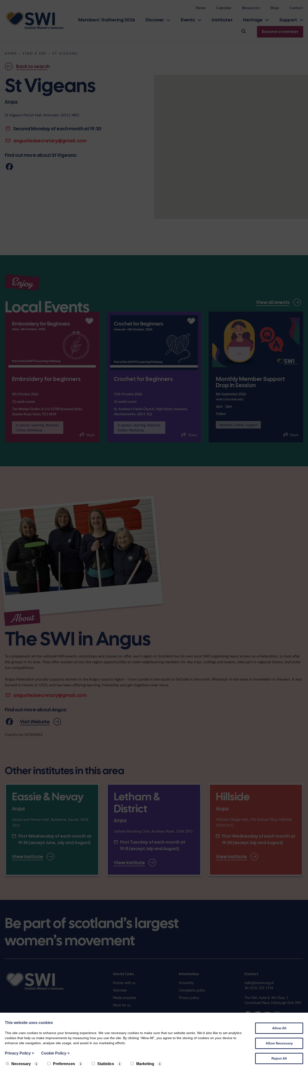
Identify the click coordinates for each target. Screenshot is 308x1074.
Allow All (279, 1028)
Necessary (21, 1064)
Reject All (279, 1058)
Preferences (64, 1064)
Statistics (105, 1064)
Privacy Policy (19, 1053)
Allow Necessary (279, 1043)
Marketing (145, 1064)
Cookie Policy (55, 1053)
